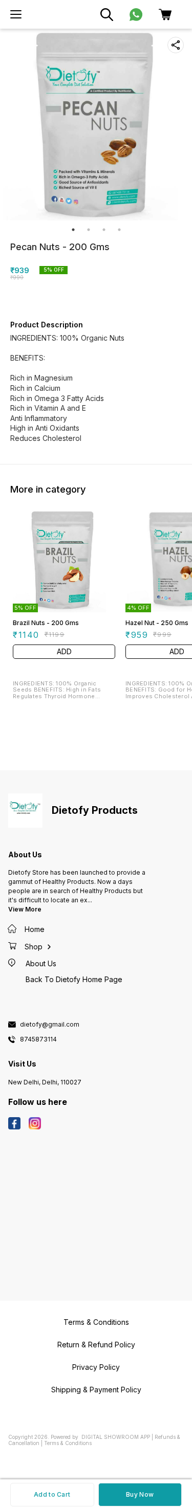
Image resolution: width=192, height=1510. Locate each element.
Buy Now (140, 1494)
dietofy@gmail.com (49, 1024)
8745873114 (38, 1039)
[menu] (16, 14)
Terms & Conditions (68, 1443)
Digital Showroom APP (115, 1437)
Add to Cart (52, 1494)
